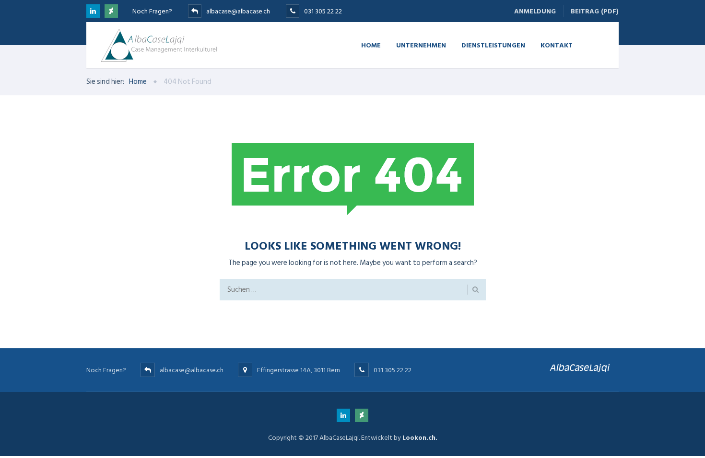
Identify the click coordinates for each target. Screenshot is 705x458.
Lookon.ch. (419, 437)
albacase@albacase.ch (238, 11)
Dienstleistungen (493, 45)
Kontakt (556, 45)
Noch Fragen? (152, 11)
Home (371, 45)
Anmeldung (535, 11)
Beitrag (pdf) (595, 11)
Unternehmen (421, 45)
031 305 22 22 (323, 11)
